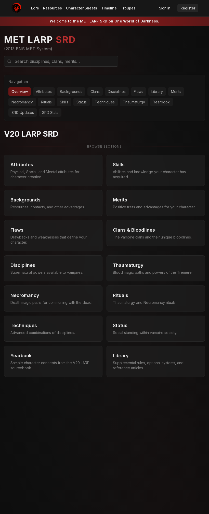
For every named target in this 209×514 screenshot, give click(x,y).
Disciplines (117, 91)
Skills (64, 102)
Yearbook (161, 102)
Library (157, 91)
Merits (176, 91)
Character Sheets (81, 8)
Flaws (138, 91)
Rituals (46, 102)
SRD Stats (50, 112)
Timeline (109, 8)
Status (81, 102)
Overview (19, 91)
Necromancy (22, 102)
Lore (35, 8)
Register (187, 8)
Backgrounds (71, 91)
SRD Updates (22, 112)
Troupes (128, 8)
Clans (95, 91)
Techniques (105, 102)
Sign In (164, 8)
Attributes (44, 91)
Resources (52, 8)
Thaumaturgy (134, 102)
